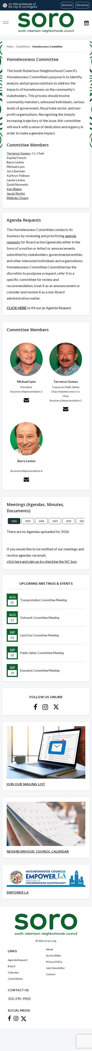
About (49, 949)
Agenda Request (17, 960)
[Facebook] (35, 708)
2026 (14, 521)
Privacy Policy (54, 961)
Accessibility (53, 955)
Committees (15, 978)
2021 (82, 521)
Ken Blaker (14, 189)
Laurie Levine (16, 180)
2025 (27, 521)
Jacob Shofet (16, 193)
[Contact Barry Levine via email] (26, 480)
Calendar (13, 972)
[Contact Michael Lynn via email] (26, 401)
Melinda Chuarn (18, 198)
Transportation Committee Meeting (43, 600)
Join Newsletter (55, 968)
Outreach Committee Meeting (39, 617)
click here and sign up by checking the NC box (42, 561)
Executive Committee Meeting (39, 670)
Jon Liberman (16, 171)
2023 (55, 521)
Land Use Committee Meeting (39, 635)
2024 (41, 521)
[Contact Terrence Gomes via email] (65, 409)
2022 (68, 521)
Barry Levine (15, 162)
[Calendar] (86, 23)
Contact (50, 974)
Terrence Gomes (18, 153)
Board (11, 966)
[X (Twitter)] (56, 708)
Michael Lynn (16, 167)
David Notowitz (17, 184)
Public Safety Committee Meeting (42, 653)
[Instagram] (45, 708)
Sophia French (16, 158)
